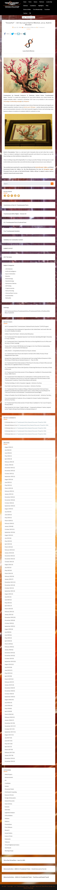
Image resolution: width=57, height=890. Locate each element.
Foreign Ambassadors (10, 798)
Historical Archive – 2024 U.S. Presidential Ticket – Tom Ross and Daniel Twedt (26, 877)
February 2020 (8, 646)
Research (7, 830)
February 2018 (8, 717)
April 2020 (7, 641)
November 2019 (9, 655)
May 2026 (7, 456)
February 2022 (8, 576)
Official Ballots (9, 815)
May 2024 (7, 517)
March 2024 (8, 520)
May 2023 (7, 541)
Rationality (8, 298)
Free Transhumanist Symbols (12, 231)
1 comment (41, 27)
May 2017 (7, 743)
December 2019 (9, 652)
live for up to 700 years (29, 107)
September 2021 (9, 591)
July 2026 (7, 450)
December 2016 (9, 758)
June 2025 (7, 482)
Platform (41, 2)
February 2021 (8, 611)
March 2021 (8, 608)
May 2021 (7, 602)
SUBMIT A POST (8, 248)
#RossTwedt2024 (9, 312)
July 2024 (7, 511)
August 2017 (8, 734)
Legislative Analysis (10, 812)
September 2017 (9, 732)
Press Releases (8, 827)
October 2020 (8, 623)
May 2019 (7, 673)
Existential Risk (9, 295)
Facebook (47, 9)
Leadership (49, 2)
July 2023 (7, 538)
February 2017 (8, 752)
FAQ (47, 5)
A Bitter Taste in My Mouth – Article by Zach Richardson (19, 334)
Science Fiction (8, 836)
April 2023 (7, 544)
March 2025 (8, 488)
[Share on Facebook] (6, 34)
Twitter (25, 13)
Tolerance (7, 842)
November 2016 (9, 761)
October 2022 (8, 561)
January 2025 (8, 494)
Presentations (8, 824)
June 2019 (7, 670)
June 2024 (7, 514)
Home (24, 2)
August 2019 (8, 664)
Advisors (25, 5)
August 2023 (8, 535)
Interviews (7, 809)
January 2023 (8, 552)
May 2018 (7, 708)
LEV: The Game (8, 257)
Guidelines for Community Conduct (13, 239)
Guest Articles (8, 803)
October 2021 (8, 588)
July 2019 (7, 667)
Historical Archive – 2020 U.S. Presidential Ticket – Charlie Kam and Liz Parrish (25, 869)
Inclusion (7, 806)
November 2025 (9, 470)
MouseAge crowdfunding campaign (13, 101)
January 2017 (8, 755)
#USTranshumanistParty (11, 311)
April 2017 (7, 746)
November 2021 (9, 585)
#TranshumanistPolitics (35, 311)
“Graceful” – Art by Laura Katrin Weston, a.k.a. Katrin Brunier (29, 23)
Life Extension (9, 269)
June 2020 (7, 635)
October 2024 (8, 503)
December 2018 (9, 688)
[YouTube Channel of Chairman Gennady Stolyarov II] (15, 196)
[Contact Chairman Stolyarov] (18, 196)
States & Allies (27, 9)
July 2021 (7, 597)
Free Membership (37, 9)
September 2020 (9, 626)
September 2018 (9, 696)
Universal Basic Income (11, 293)
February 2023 (8, 550)
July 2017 (7, 737)
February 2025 (8, 491)
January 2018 (8, 720)
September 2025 (9, 476)
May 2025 (7, 485)
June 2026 (7, 453)
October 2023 (8, 529)
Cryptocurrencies (9, 288)
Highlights (41, 5)
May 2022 (7, 570)
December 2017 (9, 723)
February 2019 (8, 682)
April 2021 (7, 605)
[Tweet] (14, 34)
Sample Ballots (8, 833)
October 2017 (8, 729)
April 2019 (7, 676)
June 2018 (7, 705)
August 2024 (8, 508)
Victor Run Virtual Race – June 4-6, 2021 (14, 860)
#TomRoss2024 (45, 311)
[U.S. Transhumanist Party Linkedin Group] (12, 196)
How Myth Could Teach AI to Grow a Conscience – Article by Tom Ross (23, 386)
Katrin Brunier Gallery (42, 167)
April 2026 (7, 459)
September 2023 (9, 532)
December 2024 (9, 497)
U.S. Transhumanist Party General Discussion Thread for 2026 (30, 422)
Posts (30, 2)
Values (35, 2)
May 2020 (7, 638)
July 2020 (7, 632)
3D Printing (8, 285)
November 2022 (9, 558)
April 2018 (7, 711)
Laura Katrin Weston (30, 27)
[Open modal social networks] (24, 34)
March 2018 (8, 714)
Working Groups (9, 850)
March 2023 (8, 547)
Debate (7, 786)
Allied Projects (8, 774)
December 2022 (9, 555)
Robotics (7, 276)
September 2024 (9, 505)
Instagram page (48, 169)
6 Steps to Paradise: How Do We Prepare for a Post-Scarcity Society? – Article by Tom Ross (28, 395)
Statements (8, 839)
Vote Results (8, 847)
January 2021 (8, 614)
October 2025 (8, 473)
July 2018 (7, 702)
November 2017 (9, 726)
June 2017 (7, 740)
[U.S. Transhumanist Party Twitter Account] (8, 196)
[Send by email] (19, 34)
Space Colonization (10, 273)
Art (5, 780)
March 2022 (8, 573)
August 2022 (8, 564)
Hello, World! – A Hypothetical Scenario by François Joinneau (20, 350)
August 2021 (8, 594)
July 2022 (7, 567)
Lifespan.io (26, 101)
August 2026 (8, 447)
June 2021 (7, 599)
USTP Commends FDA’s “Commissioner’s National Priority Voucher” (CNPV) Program (27, 326)
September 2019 (9, 661)
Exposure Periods (9, 795)
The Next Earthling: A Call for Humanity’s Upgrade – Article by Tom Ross (23, 383)
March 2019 (8, 679)
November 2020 (9, 620)
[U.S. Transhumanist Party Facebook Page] (5, 196)
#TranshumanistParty (23, 311)
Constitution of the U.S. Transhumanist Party (16, 205)
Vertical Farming (9, 290)
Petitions (7, 818)
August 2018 (8, 699)
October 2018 (8, 693)
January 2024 (8, 526)
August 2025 (8, 479)
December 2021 (9, 582)
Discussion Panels (9, 789)
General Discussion (9, 801)
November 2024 (9, 500)
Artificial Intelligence (10, 271)
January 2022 (8, 579)
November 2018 (9, 690)
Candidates (33, 5)
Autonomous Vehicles (10, 283)
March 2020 (8, 643)
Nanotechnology (9, 281)
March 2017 (8, 749)
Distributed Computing (11, 792)
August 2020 (8, 629)
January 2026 (8, 464)
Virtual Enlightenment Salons (12, 844)
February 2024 (8, 523)
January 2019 (8, 685)
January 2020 (8, 649)
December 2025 (9, 467)
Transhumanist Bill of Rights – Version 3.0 (15, 213)
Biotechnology (9, 278)
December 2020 (9, 617)
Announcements (9, 777)
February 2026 (8, 461)
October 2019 (8, 658)
